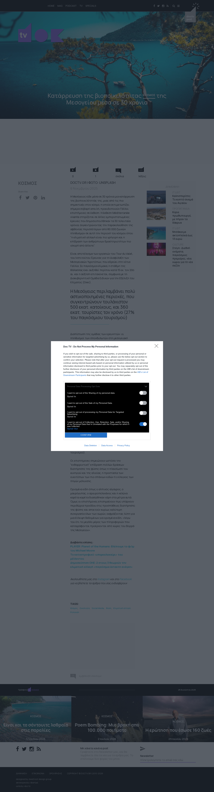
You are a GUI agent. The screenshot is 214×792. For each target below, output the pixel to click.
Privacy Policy (123, 445)
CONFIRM (86, 435)
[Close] (157, 347)
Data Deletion (90, 445)
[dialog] (107, 396)
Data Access (107, 445)
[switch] (143, 393)
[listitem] (107, 386)
